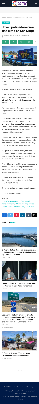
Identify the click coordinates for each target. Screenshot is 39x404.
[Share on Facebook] (5, 42)
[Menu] (3, 3)
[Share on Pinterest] (21, 42)
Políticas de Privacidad (12, 391)
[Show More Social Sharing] (35, 42)
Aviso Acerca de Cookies (28, 391)
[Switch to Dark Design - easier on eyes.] (32, 3)
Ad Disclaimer (32, 396)
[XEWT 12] (19, 3)
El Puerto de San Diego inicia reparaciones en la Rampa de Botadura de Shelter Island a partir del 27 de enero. (19, 252)
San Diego (6, 22)
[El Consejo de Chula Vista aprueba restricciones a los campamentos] (19, 340)
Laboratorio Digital (28, 387)
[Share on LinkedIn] (29, 42)
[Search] (36, 3)
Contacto (21, 399)
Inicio (3, 17)
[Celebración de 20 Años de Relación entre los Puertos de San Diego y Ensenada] (19, 271)
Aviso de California (20, 393)
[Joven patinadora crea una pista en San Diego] (19, 56)
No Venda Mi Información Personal (15, 396)
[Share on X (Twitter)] (13, 42)
